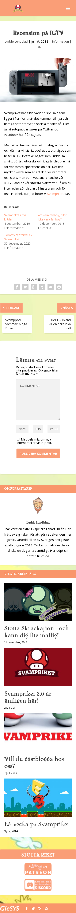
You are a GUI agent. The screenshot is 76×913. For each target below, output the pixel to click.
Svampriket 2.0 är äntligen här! (27, 697)
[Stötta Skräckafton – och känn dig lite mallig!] (38, 602)
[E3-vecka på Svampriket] (38, 798)
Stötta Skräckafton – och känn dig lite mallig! (36, 632)
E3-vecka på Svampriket (36, 824)
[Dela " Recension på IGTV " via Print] (59, 287)
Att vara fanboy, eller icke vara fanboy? (52, 217)
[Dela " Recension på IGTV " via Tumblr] (42, 287)
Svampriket (55, 193)
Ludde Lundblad (16, 41)
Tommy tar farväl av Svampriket (18, 237)
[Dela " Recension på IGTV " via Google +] (34, 287)
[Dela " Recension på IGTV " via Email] (50, 287)
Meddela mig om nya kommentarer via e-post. (34, 441)
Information (60, 41)
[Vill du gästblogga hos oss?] (38, 732)
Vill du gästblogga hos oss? (34, 762)
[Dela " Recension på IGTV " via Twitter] (25, 287)
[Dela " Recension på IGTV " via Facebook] (17, 287)
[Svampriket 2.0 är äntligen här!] (38, 667)
